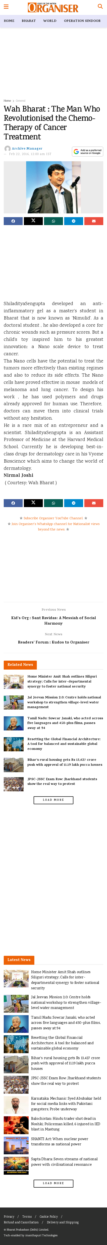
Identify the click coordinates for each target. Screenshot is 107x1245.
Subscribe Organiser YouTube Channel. (53, 518)
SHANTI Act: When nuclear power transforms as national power (59, 1142)
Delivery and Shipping (63, 1222)
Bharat (29, 21)
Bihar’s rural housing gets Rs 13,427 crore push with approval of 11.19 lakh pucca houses (64, 762)
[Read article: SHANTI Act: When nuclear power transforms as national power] (16, 1146)
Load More (53, 800)
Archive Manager (27, 149)
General (20, 101)
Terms (27, 1217)
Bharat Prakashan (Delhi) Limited (27, 1230)
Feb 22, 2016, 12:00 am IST (30, 154)
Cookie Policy (49, 1217)
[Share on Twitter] (33, 221)
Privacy (9, 1217)
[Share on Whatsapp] (53, 221)
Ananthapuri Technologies (41, 1236)
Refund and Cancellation (21, 1222)
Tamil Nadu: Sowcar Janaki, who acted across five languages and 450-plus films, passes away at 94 (65, 723)
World (49, 21)
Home (9, 21)
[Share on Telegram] (73, 221)
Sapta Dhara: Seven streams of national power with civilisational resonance (64, 1162)
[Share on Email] (93, 221)
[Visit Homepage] (53, 7)
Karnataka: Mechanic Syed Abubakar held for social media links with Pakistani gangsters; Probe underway (66, 1104)
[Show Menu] (6, 7)
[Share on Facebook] (13, 221)
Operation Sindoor (82, 21)
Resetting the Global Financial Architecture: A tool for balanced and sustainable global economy (64, 744)
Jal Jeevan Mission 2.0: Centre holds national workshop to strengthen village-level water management (64, 702)
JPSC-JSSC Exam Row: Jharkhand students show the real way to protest (62, 782)
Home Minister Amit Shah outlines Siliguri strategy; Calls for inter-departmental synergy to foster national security (62, 681)
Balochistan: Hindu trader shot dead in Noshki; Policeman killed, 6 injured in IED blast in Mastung (65, 1124)
